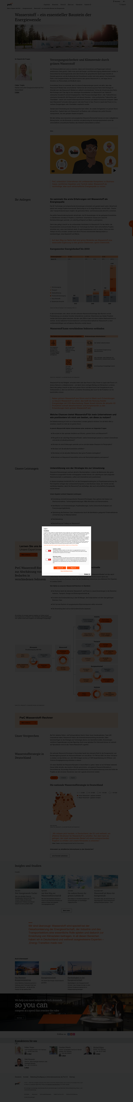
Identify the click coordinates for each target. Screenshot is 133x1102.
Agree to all (60, 567)
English (45, 528)
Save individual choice (66, 571)
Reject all (73, 567)
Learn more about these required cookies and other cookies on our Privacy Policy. (61, 545)
